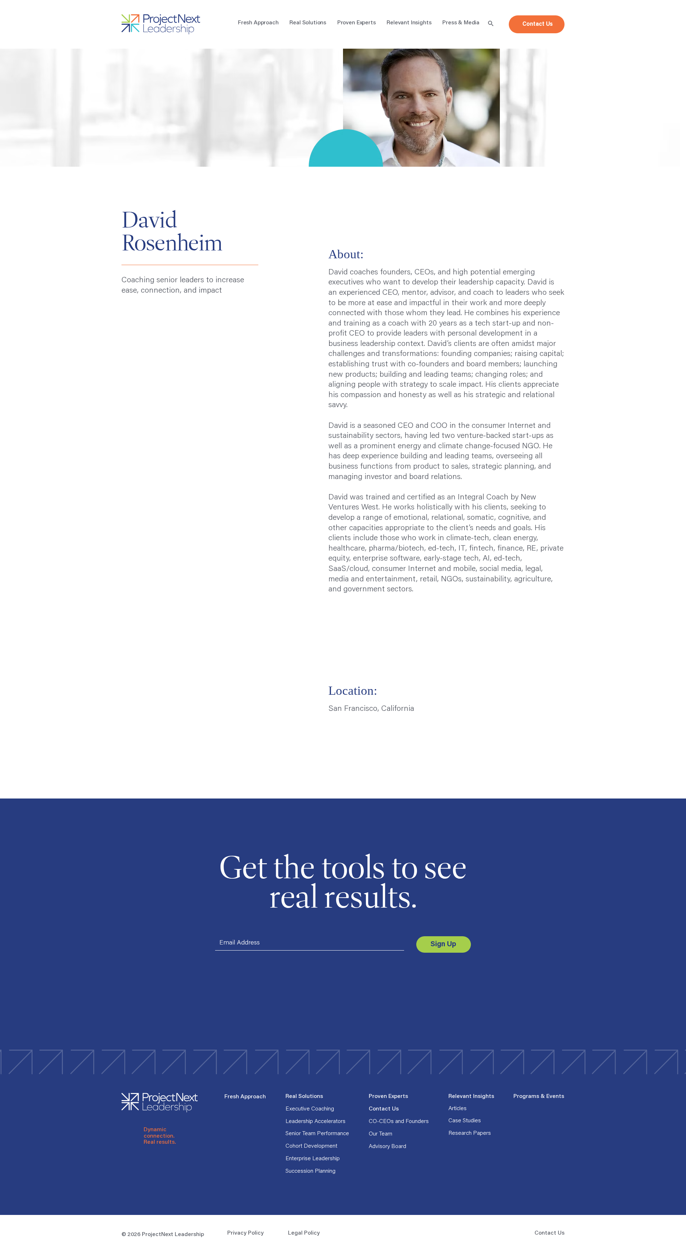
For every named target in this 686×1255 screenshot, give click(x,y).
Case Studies (464, 1121)
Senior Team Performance (317, 1134)
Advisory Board (387, 1146)
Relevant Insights (471, 1096)
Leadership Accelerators (315, 1121)
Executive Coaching (309, 1109)
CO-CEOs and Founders (399, 1121)
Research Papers (469, 1133)
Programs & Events (538, 1096)
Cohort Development (311, 1146)
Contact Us (384, 1109)
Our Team (380, 1134)
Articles (457, 1109)
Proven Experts (388, 1096)
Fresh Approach (245, 1097)
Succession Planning (310, 1171)
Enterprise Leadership (312, 1159)
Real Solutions (304, 1096)
